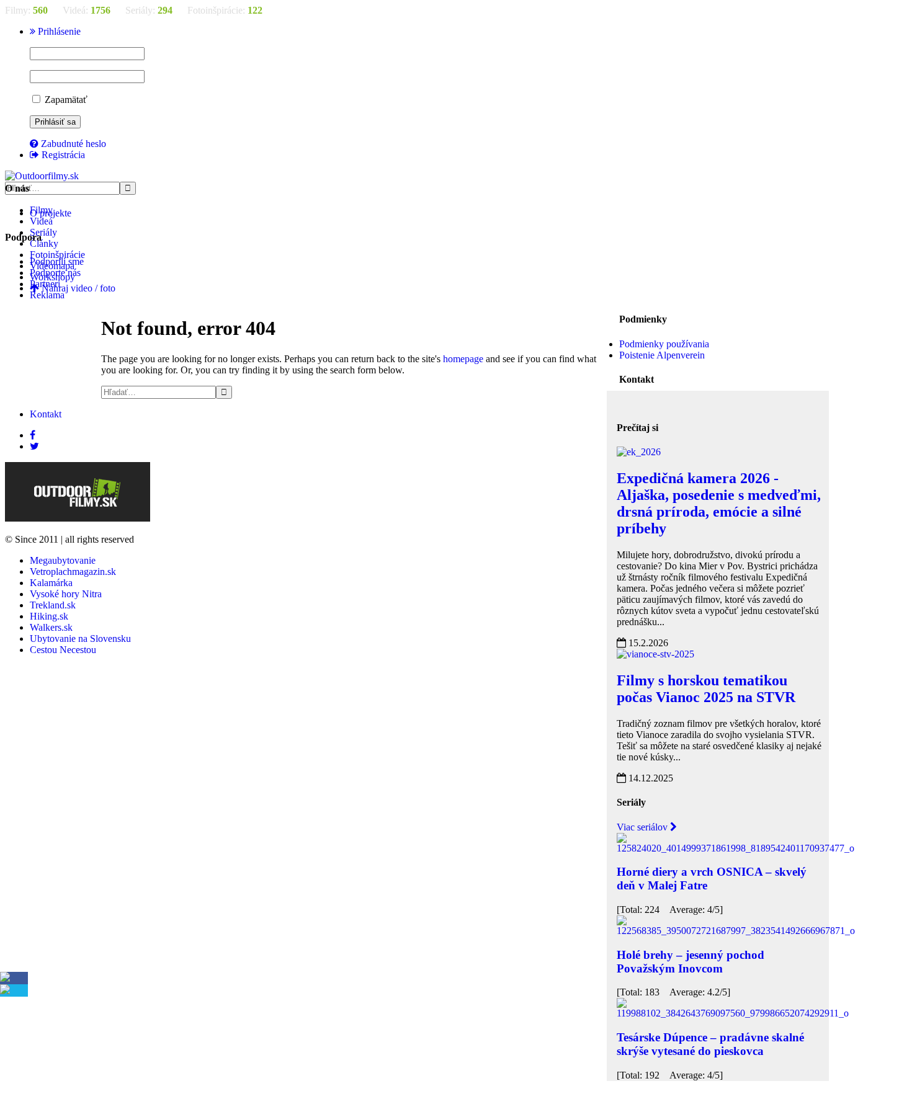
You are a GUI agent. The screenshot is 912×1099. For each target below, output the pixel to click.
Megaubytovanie (63, 560)
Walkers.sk (51, 627)
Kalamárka (51, 582)
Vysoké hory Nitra (66, 594)
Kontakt (45, 414)
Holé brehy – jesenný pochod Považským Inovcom (690, 961)
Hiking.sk (49, 616)
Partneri (45, 283)
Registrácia (62, 154)
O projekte (50, 213)
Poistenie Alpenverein (662, 355)
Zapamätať (64, 99)
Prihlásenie (58, 31)
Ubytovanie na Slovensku (80, 638)
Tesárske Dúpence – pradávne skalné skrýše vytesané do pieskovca (710, 1044)
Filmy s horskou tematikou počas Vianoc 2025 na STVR (706, 688)
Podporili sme (57, 261)
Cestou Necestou (63, 649)
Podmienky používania (664, 344)
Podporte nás (55, 272)
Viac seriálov (643, 827)
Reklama (47, 295)
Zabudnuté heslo (72, 143)
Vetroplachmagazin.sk (73, 571)
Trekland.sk (53, 605)
